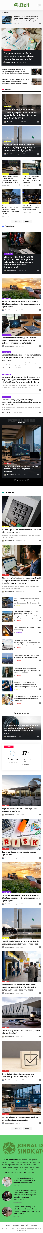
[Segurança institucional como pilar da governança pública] (21, 790)
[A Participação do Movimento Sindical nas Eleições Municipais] (21, 511)
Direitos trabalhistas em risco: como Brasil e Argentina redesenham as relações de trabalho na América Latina (21, 580)
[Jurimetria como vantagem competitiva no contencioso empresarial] (21, 1099)
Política (7, 106)
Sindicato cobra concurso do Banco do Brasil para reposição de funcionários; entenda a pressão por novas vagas (19, 987)
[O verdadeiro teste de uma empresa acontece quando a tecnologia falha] (21, 1056)
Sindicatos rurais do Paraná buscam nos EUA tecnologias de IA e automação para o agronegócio (21, 304)
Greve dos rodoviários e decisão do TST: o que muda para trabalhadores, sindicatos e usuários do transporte (11, 209)
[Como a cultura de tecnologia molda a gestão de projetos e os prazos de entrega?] (21, 451)
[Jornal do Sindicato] (21, 5)
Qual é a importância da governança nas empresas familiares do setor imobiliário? (27, 699)
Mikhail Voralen (10, 62)
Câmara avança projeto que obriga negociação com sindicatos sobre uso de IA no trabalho (21, 402)
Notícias (7, 50)
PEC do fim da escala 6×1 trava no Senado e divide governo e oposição (30, 207)
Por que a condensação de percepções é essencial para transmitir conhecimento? (19, 56)
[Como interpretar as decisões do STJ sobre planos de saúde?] (21, 1012)
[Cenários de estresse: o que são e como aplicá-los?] (21, 834)
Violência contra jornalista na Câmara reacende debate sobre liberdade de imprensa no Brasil (25, 685)
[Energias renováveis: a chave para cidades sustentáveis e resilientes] (7, 658)
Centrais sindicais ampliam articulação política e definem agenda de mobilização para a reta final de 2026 (15, 81)
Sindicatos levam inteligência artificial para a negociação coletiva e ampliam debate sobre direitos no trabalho (20, 340)
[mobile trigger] (3, 5)
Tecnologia (8, 253)
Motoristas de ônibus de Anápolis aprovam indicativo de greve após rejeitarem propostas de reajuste (26, 19)
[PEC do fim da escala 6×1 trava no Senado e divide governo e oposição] (31, 196)
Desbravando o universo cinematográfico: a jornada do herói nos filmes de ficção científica (27, 643)
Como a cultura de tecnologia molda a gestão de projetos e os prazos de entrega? (21, 468)
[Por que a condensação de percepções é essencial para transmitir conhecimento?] (22, 39)
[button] (15, 480)
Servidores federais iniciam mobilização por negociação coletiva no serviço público (19, 147)
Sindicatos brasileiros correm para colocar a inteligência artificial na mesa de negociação (21, 357)
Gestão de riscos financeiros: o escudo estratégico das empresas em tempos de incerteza (27, 671)
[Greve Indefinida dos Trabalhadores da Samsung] (7, 630)
